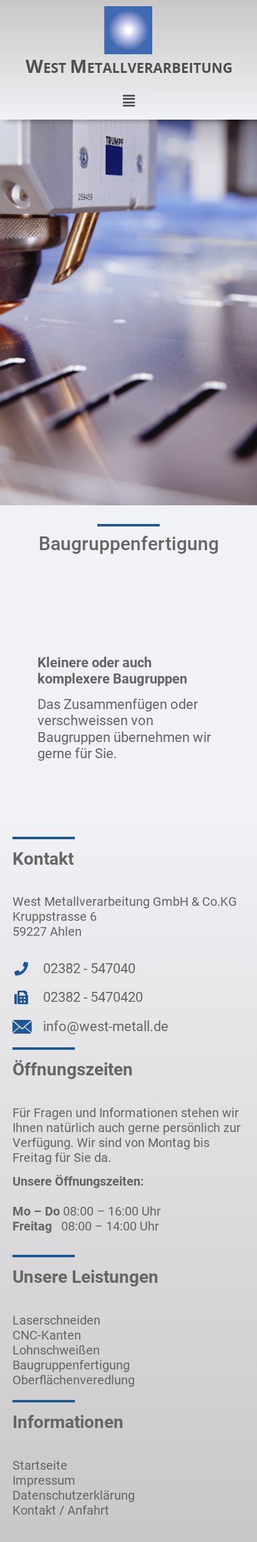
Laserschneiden (56, 1320)
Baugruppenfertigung (71, 1365)
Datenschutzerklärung (73, 1495)
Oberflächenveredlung (73, 1380)
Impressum (43, 1480)
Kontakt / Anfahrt (60, 1510)
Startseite (39, 1465)
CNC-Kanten (46, 1335)
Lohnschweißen (56, 1350)
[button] (128, 101)
